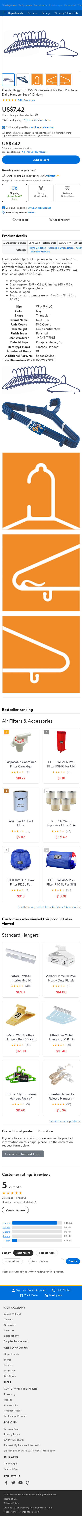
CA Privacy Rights (14, 1440)
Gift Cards (10, 1376)
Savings (46, 13)
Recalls (8, 1399)
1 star (7, 1240)
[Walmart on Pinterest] (27, 1483)
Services (32, 13)
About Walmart (12, 1314)
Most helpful (12, 1261)
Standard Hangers (40, 251)
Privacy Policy (12, 1434)
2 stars (6, 1236)
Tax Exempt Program (15, 1416)
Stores (7, 1359)
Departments (15, 13)
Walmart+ (9, 1370)
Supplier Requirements (16, 1341)
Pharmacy (9, 1394)
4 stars (6, 1227)
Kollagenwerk (10, 5)
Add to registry (61, 219)
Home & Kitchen (37, 247)
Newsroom (10, 1325)
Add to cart (41, 159)
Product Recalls (12, 1410)
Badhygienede (25, 5)
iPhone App (10, 1463)
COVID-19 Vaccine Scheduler (20, 1388)
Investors (9, 1330)
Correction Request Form (22, 1154)
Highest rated (47, 1252)
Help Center (64, 1290)
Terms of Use (11, 1429)
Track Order (31, 1295)
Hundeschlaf (70, 5)
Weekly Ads (55, 1295)
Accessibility (11, 1405)
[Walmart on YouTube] (20, 1483)
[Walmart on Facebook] (6, 1483)
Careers (8, 1319)
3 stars (6, 1231)
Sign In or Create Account (31, 1290)
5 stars (6, 1223)
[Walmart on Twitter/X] (13, 1483)
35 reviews (29, 100)
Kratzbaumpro (55, 5)
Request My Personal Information (22, 1445)
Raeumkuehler (41, 5)
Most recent (23, 1252)
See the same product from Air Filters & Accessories (49, 907)
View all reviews (15, 1210)
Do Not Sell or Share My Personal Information (29, 1450)
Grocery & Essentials (66, 13)
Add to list (22, 219)
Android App (11, 1469)
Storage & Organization (61, 247)
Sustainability (11, 1335)
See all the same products (65, 1121)
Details (31, 212)
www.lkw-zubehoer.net (41, 127)
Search (73, 1261)
